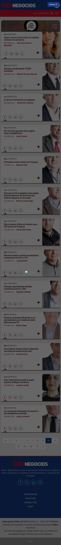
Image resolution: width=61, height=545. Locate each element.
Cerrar (52, 4)
